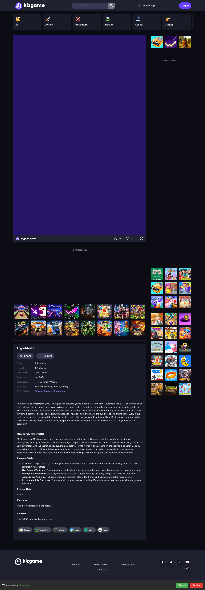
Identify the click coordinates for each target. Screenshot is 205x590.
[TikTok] (187, 568)
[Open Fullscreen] (141, 238)
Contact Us (102, 569)
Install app (149, 5)
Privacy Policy (100, 564)
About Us (76, 564)
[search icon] (111, 6)
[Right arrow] (189, 22)
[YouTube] (187, 562)
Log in (185, 5)
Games (38, 391)
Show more (25, 585)
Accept (182, 585)
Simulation (59, 391)
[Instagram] (179, 562)
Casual (47, 391)
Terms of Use (127, 564)
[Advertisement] (79, 274)
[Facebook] (163, 562)
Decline (197, 585)
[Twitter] (171, 562)
